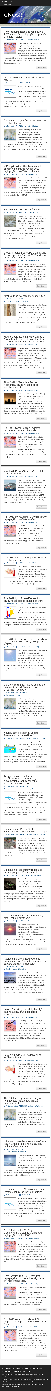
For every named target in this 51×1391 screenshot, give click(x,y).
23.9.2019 (21, 1017)
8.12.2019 (24, 738)
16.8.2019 (21, 1149)
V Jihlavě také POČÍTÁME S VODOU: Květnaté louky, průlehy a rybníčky (25, 1190)
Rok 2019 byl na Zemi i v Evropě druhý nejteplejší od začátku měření (25, 518)
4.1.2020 (21, 604)
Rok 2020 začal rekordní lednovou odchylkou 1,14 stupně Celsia (22, 429)
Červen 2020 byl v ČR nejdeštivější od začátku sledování (25, 121)
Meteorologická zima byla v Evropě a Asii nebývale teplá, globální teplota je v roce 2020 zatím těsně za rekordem (24, 339)
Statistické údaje (33, 39)
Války (30, 921)
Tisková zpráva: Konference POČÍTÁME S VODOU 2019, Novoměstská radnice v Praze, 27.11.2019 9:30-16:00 (21, 780)
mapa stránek (20, 25)
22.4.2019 (21, 1284)
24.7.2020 (24, 83)
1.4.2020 (21, 344)
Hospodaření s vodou (38, 83)
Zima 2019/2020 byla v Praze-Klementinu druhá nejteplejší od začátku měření (21, 385)
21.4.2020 (21, 260)
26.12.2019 (21, 647)
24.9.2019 (21, 966)
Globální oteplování (34, 875)
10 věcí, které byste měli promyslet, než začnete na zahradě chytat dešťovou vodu (23, 1100)
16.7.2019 (24, 1195)
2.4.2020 (21, 299)
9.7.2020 (21, 126)
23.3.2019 (21, 1327)
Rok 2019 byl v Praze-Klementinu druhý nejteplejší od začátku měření (23, 599)
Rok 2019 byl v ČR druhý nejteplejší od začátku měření (25, 558)
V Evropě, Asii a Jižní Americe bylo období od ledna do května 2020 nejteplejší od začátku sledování (23, 169)
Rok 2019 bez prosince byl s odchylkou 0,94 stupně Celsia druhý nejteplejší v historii (25, 641)
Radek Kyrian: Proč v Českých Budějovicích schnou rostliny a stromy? (25, 830)
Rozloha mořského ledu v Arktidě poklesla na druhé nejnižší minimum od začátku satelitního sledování (25, 961)
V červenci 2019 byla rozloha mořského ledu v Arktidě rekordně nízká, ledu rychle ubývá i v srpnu (25, 1144)
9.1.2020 (21, 563)
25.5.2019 (21, 1238)
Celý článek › (41, 67)
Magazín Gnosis (7, 1)
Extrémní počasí (32, 212)
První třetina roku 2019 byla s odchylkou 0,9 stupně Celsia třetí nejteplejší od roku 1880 (23, 1233)
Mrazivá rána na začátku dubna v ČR (24, 296)
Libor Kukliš (10, 39)
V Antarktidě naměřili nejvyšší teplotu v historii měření (24, 472)
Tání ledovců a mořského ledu (16, 969)
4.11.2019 (24, 834)
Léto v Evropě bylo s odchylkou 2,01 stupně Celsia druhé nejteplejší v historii (24, 1012)
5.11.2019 (24, 786)
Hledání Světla (30, 1377)
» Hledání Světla (6, 4)
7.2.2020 (21, 476)
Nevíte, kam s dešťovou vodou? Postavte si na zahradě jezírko (21, 734)
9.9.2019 (21, 1060)
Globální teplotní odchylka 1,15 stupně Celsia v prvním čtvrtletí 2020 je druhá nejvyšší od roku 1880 (25, 255)
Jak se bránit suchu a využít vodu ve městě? (24, 78)
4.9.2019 (24, 1106)
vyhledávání (30, 25)
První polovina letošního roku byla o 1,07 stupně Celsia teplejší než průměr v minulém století (25, 34)
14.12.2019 (25, 692)
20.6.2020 (21, 174)
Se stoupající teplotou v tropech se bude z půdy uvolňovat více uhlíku (23, 871)
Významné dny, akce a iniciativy (32, 789)
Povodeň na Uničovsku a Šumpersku (24, 209)
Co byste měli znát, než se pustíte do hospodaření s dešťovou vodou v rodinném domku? (24, 687)
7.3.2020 (21, 390)
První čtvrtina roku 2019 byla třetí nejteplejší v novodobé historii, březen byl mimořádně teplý (24, 1278)
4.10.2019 (21, 921)
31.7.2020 (21, 39)
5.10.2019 (21, 875)
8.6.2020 (21, 212)
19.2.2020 (21, 433)
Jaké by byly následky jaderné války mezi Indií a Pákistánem (23, 916)
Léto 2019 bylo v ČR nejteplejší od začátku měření (22, 1056)
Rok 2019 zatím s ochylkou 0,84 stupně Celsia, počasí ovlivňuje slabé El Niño (25, 1321)
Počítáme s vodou (12, 83)
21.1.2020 (21, 522)
